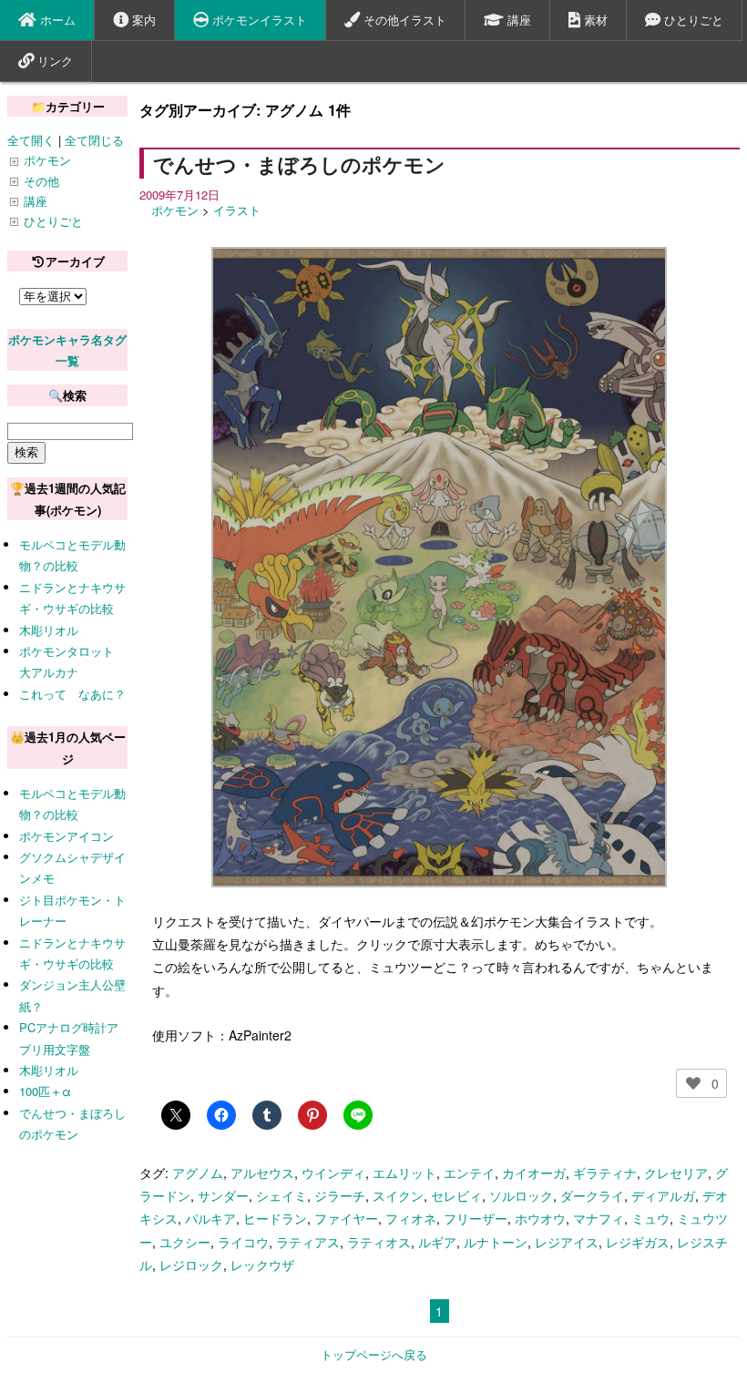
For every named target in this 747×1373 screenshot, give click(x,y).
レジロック (191, 1264)
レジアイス (567, 1242)
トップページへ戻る (374, 1354)
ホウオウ (540, 1218)
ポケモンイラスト (258, 19)
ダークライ (592, 1195)
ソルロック (521, 1195)
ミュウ (650, 1218)
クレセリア (676, 1172)
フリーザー (475, 1218)
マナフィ (598, 1218)
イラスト (237, 210)
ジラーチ (339, 1195)
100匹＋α (45, 1091)
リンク (53, 60)
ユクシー (184, 1242)
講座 (517, 19)
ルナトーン (495, 1242)
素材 (594, 19)
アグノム (197, 1172)
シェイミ (281, 1195)
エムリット (404, 1172)
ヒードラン (275, 1218)
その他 (41, 181)
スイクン (398, 1195)
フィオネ (410, 1218)
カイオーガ (534, 1172)
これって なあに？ (72, 693)
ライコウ (243, 1242)
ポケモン (175, 210)
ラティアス (308, 1242)
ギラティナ (605, 1172)
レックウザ (262, 1264)
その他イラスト (403, 19)
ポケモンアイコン (66, 836)
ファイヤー (346, 1218)
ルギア (437, 1242)
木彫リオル (48, 630)
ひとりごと (691, 19)
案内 (142, 19)
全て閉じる (94, 140)
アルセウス (262, 1172)
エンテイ (469, 1172)
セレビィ (456, 1195)
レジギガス (638, 1242)
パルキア (210, 1218)
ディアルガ (663, 1195)
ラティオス (379, 1242)
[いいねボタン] (693, 1083)
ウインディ (333, 1172)
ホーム (56, 19)
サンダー (223, 1195)
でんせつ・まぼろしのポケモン (299, 164)
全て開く (31, 140)
